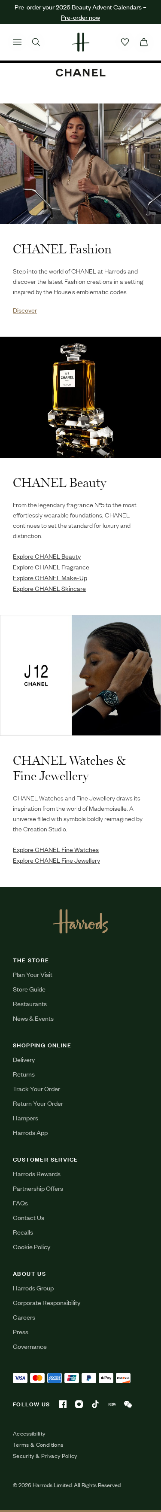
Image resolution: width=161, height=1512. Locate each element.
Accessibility (29, 1433)
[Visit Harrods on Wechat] (128, 1404)
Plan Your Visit (32, 974)
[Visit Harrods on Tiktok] (95, 1404)
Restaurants (30, 1003)
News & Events (33, 1017)
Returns (24, 1073)
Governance (30, 1346)
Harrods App (30, 1132)
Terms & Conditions (38, 1444)
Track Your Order (36, 1088)
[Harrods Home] (80, 42)
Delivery (24, 1059)
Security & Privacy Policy (45, 1456)
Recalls (23, 1231)
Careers (24, 1316)
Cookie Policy (31, 1246)
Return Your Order (38, 1102)
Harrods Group (33, 1287)
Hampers (25, 1117)
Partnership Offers (38, 1188)
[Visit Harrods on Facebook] (63, 1404)
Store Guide (29, 988)
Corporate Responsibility (46, 1302)
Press (20, 1331)
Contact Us (28, 1217)
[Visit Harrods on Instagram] (79, 1404)
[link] (80, 163)
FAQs (20, 1202)
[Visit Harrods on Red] (111, 1404)
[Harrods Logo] (80, 921)
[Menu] (17, 42)
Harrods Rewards (37, 1173)
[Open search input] (36, 42)
